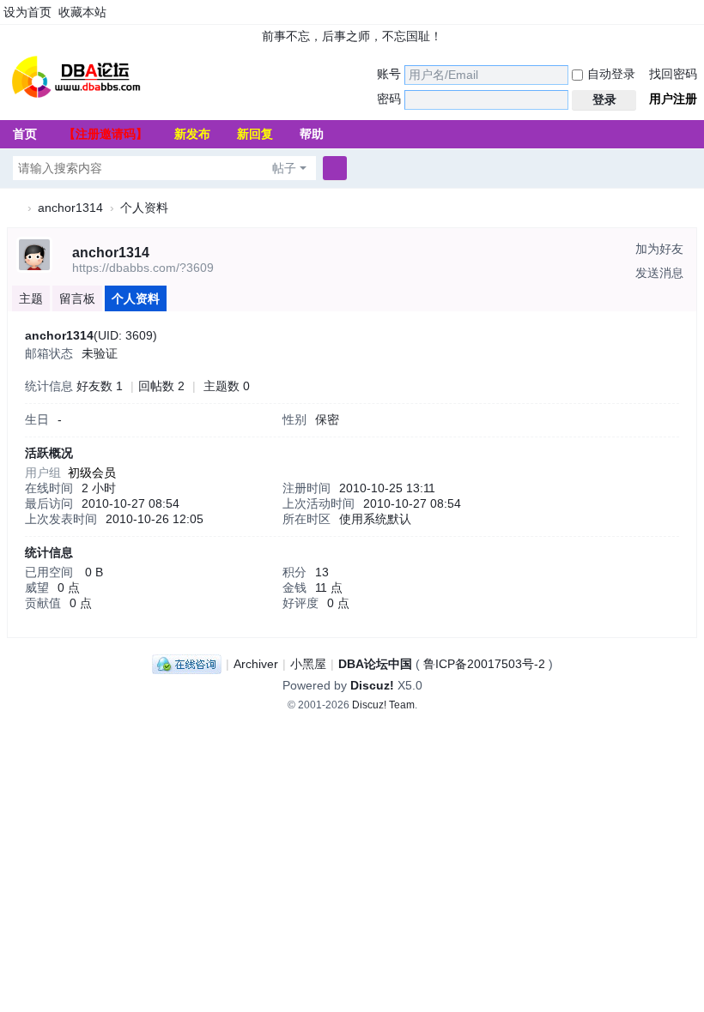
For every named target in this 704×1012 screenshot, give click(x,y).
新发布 (192, 134)
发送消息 (659, 273)
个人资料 (136, 298)
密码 (389, 98)
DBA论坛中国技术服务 (14, 208)
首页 (25, 134)
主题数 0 (226, 386)
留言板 (77, 298)
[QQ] (187, 664)
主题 (31, 298)
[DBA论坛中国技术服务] (75, 75)
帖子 (284, 168)
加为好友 (659, 249)
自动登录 (611, 74)
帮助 (312, 134)
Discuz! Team (383, 705)
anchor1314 (70, 207)
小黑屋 (308, 664)
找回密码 (673, 74)
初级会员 (92, 472)
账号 (389, 74)
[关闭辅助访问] (680, 12)
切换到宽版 (696, 19)
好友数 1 (99, 386)
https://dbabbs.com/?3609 (143, 267)
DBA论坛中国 (375, 664)
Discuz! (372, 685)
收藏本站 (82, 12)
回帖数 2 (161, 386)
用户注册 (673, 98)
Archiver (256, 664)
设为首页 (27, 12)
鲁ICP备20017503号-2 (484, 664)
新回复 (255, 134)
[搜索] (335, 168)
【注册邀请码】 (106, 134)
